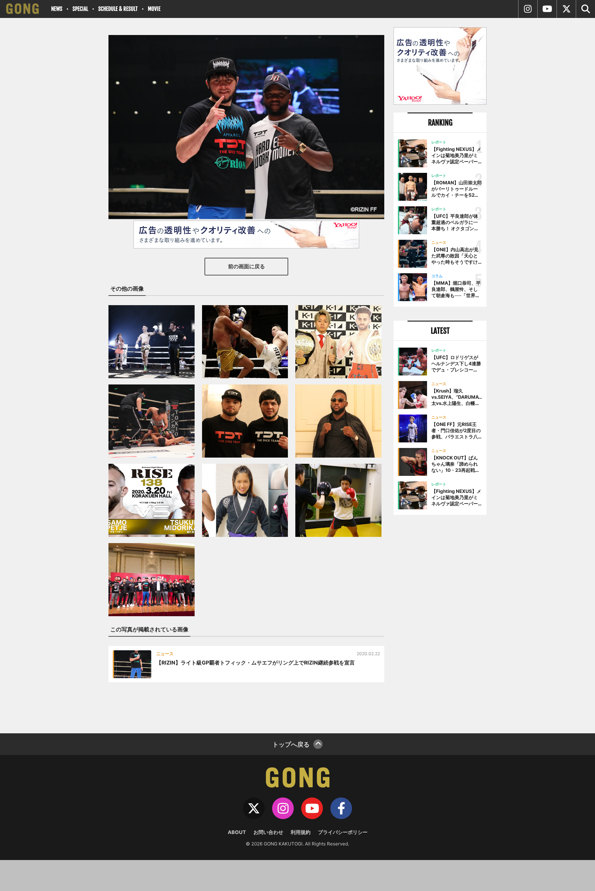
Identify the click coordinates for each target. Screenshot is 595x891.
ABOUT (237, 832)
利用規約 (301, 832)
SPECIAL (80, 9)
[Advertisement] (440, 622)
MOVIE (154, 9)
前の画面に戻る (246, 266)
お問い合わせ (268, 832)
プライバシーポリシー (343, 832)
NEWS (56, 9)
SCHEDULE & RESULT (118, 9)
